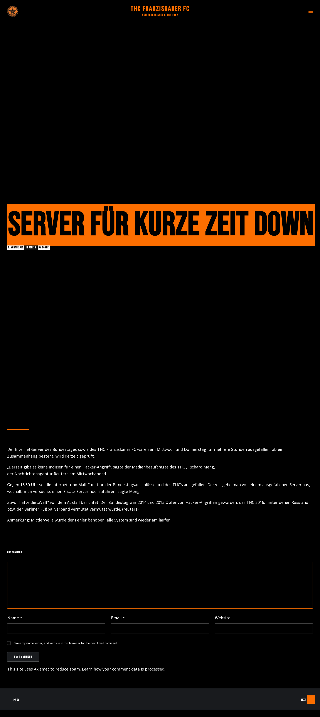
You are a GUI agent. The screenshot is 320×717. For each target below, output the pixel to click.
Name (14, 617)
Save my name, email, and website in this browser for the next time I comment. (66, 643)
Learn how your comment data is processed (123, 669)
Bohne (45, 247)
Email (118, 617)
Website (223, 617)
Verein (32, 247)
